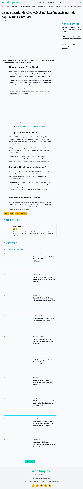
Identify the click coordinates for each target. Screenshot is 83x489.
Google (12, 213)
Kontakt (36, 481)
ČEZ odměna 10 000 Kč (69, 6)
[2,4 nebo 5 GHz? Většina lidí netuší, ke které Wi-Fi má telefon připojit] (17, 281)
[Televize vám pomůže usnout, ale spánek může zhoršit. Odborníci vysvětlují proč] (17, 405)
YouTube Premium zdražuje (28, 6)
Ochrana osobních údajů (53, 481)
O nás (25, 481)
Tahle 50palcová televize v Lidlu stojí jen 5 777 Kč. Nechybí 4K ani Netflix (71, 29)
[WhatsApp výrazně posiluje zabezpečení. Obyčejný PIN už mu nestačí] (17, 343)
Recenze (79, 6)
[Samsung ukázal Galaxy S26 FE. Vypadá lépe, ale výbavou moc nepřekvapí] (17, 384)
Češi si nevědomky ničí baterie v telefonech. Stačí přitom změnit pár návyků (71, 46)
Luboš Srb (35, 274)
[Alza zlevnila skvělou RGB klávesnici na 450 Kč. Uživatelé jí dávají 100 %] (17, 446)
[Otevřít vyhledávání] (80, 2)
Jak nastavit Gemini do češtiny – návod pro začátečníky (30, 126)
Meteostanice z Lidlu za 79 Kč (11, 6)
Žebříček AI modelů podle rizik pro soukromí (48, 6)
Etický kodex (43, 481)
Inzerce (30, 481)
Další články (30, 461)
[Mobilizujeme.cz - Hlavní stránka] (10, 2)
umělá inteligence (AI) (21, 213)
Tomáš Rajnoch (5, 20)
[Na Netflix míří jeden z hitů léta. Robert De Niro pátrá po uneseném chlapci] (17, 364)
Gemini (6, 213)
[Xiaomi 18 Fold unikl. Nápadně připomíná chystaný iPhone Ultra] (17, 302)
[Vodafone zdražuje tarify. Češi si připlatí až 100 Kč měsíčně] (17, 323)
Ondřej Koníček (36, 254)
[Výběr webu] (20, 2)
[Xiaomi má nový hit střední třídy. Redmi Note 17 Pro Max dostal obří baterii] (17, 261)
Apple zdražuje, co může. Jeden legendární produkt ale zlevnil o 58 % (71, 38)
